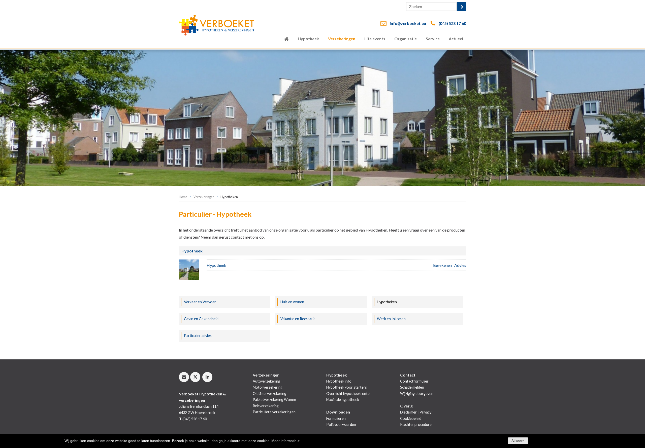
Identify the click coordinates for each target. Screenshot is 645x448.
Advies (460, 265)
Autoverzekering (266, 381)
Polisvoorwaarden (341, 424)
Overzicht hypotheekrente (348, 393)
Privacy (425, 412)
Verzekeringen (204, 197)
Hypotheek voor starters (346, 387)
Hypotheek (216, 265)
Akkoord (518, 441)
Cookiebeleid (410, 418)
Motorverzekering (267, 387)
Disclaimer (408, 412)
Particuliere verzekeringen (274, 412)
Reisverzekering (266, 406)
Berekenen (442, 265)
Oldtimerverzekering (269, 393)
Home (183, 197)
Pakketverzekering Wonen (274, 399)
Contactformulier (414, 381)
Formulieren (336, 418)
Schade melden (412, 387)
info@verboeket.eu (408, 23)
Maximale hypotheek (342, 399)
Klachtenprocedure (416, 424)
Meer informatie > (285, 441)
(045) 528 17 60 (452, 23)
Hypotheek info (338, 381)
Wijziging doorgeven (416, 393)
